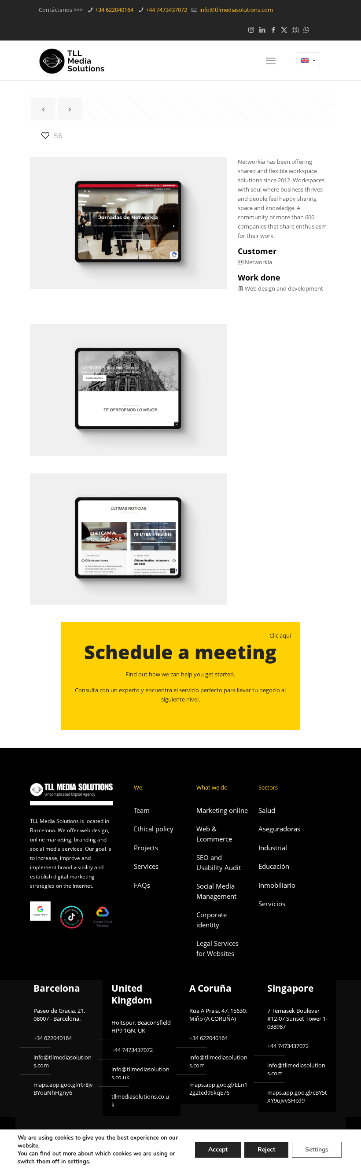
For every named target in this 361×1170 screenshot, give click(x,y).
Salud (266, 810)
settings (78, 1162)
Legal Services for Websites (217, 948)
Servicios (271, 903)
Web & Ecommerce (214, 833)
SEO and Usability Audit (218, 862)
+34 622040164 (113, 10)
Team (142, 810)
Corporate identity (211, 919)
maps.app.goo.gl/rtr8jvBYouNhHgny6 (63, 1088)
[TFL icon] (317, 29)
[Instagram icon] (251, 29)
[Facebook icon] (273, 29)
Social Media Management (216, 891)
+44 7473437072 (165, 10)
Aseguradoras (279, 828)
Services (146, 866)
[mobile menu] (270, 60)
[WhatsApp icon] (306, 29)
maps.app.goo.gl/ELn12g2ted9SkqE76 (218, 1088)
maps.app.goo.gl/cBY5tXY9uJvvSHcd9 (297, 1096)
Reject (266, 1149)
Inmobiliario (276, 885)
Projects (146, 847)
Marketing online (222, 810)
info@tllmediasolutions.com (235, 10)
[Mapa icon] (295, 29)
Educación (273, 866)
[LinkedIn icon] (262, 29)
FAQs (142, 885)
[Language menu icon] (308, 60)
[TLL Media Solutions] (72, 60)
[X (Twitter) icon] (284, 29)
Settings (316, 1149)
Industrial (272, 847)
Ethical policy (153, 828)
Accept (218, 1149)
